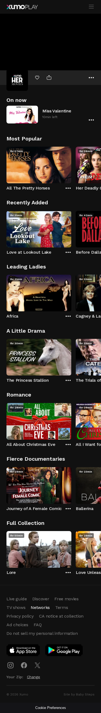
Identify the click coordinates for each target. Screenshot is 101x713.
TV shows (15, 607)
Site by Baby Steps (79, 694)
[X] (37, 665)
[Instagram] (10, 665)
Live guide (16, 598)
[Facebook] (24, 665)
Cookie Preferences (50, 708)
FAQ (38, 624)
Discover (40, 598)
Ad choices (17, 624)
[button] (50, 114)
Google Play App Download (64, 651)
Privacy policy (20, 616)
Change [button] (33, 677)
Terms (61, 607)
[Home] (22, 7)
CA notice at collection (61, 616)
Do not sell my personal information (42, 633)
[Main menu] (91, 7)
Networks (40, 607)
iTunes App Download (23, 651)
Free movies (66, 598)
